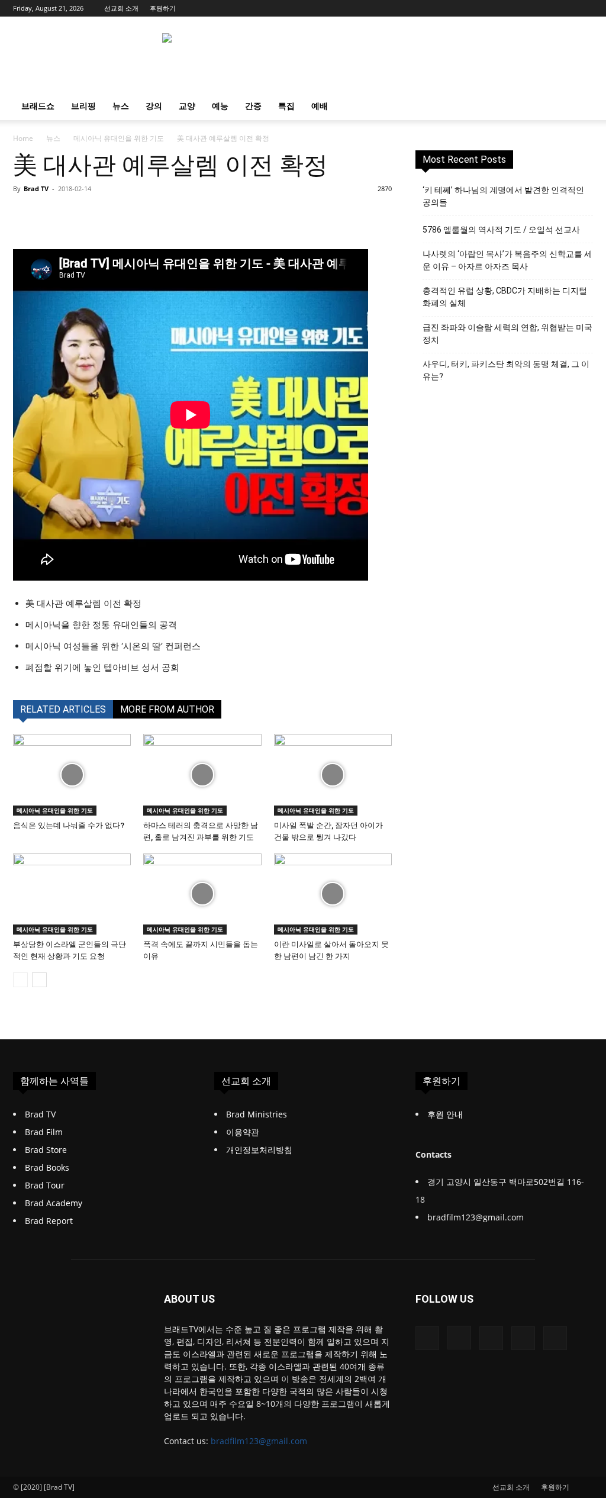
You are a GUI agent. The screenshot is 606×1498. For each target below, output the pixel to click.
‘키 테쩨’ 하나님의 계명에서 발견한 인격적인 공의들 (503, 196)
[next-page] (39, 979)
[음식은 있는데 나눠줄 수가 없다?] (72, 774)
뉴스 (120, 105)
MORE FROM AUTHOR (167, 709)
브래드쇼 (37, 105)
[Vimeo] (564, 8)
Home (23, 138)
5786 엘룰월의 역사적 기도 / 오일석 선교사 (501, 229)
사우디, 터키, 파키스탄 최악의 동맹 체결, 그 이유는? (506, 370)
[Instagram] (525, 8)
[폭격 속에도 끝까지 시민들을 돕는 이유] (202, 894)
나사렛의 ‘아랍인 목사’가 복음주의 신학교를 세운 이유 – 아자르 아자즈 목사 (507, 260)
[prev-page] (20, 979)
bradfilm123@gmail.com (259, 1441)
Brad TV (36, 188)
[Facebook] (506, 8)
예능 (220, 105)
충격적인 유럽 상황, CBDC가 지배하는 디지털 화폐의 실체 (505, 297)
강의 (154, 105)
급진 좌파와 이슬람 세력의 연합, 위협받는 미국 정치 (507, 333)
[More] (292, 215)
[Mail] (545, 8)
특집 (286, 105)
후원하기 (163, 8)
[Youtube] (584, 8)
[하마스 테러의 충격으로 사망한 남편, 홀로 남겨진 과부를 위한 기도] (202, 774)
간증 (253, 105)
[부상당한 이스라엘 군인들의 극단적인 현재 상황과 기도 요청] (72, 894)
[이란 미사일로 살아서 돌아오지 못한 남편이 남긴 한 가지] (333, 894)
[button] (579, 106)
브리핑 (83, 105)
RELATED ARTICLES (63, 709)
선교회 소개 (121, 8)
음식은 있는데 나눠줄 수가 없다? (68, 825)
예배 (319, 105)
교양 (187, 105)
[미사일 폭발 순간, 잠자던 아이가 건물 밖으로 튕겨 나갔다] (333, 774)
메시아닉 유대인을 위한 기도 (118, 138)
